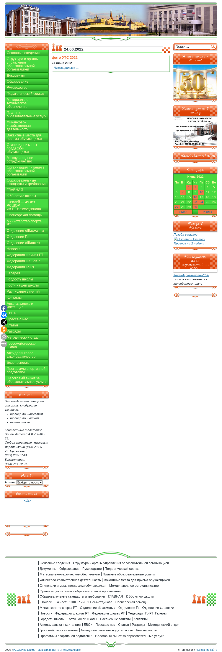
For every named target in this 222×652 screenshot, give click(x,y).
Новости (13, 249)
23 (195, 202)
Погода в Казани (185, 234)
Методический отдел (23, 337)
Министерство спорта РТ (24, 222)
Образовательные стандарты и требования (27, 182)
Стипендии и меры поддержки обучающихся (22, 148)
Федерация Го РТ (21, 267)
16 (195, 197)
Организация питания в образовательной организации (26, 170)
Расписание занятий (23, 291)
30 (195, 207)
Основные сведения (23, 53)
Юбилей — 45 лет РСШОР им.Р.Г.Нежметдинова (24, 205)
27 (176, 207)
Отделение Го (18, 237)
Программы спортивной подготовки (26, 370)
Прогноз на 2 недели (189, 243)
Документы (16, 75)
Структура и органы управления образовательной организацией (23, 64)
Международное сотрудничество (20, 159)
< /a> (27, 500)
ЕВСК (11, 313)
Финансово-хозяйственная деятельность (19, 125)
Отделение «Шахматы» (25, 231)
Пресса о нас (17, 319)
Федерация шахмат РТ (25, 255)
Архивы (10, 482)
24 (201, 202)
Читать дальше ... (66, 67)
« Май (183, 211)
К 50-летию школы (21, 196)
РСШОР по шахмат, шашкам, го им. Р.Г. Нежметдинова (46, 649)
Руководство (17, 87)
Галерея (13, 273)
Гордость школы (20, 279)
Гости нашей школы (23, 285)
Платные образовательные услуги (27, 114)
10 (201, 192)
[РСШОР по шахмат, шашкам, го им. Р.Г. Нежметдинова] (111, 20)
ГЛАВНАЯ (15, 190)
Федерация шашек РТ (24, 261)
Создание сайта (207, 649)
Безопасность (18, 362)
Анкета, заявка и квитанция (20, 305)
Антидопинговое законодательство (21, 354)
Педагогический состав (25, 93)
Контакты (14, 297)
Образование (17, 81)
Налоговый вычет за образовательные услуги (27, 379)
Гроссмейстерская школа (21, 345)
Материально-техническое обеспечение (18, 103)
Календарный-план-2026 (191, 275)
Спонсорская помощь (24, 215)
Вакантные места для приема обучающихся (24, 137)
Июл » (207, 211)
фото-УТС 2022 (65, 57)
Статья (12, 325)
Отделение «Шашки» (23, 243)
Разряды (14, 331)
